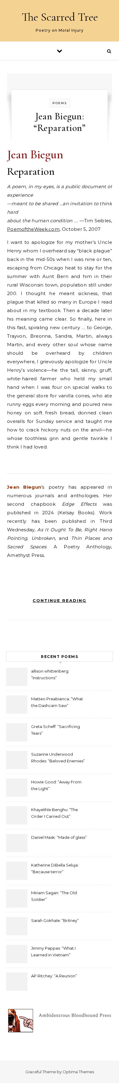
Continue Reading (59, 600)
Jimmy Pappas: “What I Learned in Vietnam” (53, 951)
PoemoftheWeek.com (33, 229)
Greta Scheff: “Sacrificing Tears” (55, 730)
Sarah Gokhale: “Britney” (55, 920)
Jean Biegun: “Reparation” (59, 122)
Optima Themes (78, 1071)
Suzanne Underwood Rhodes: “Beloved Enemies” (58, 757)
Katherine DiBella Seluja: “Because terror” (55, 868)
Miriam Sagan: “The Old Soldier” (54, 896)
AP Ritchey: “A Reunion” (54, 975)
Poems (59, 103)
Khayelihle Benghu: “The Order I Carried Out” (54, 813)
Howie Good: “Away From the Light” (56, 785)
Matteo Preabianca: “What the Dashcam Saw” (57, 702)
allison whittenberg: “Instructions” (50, 674)
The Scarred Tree (60, 17)
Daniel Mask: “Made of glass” (59, 837)
